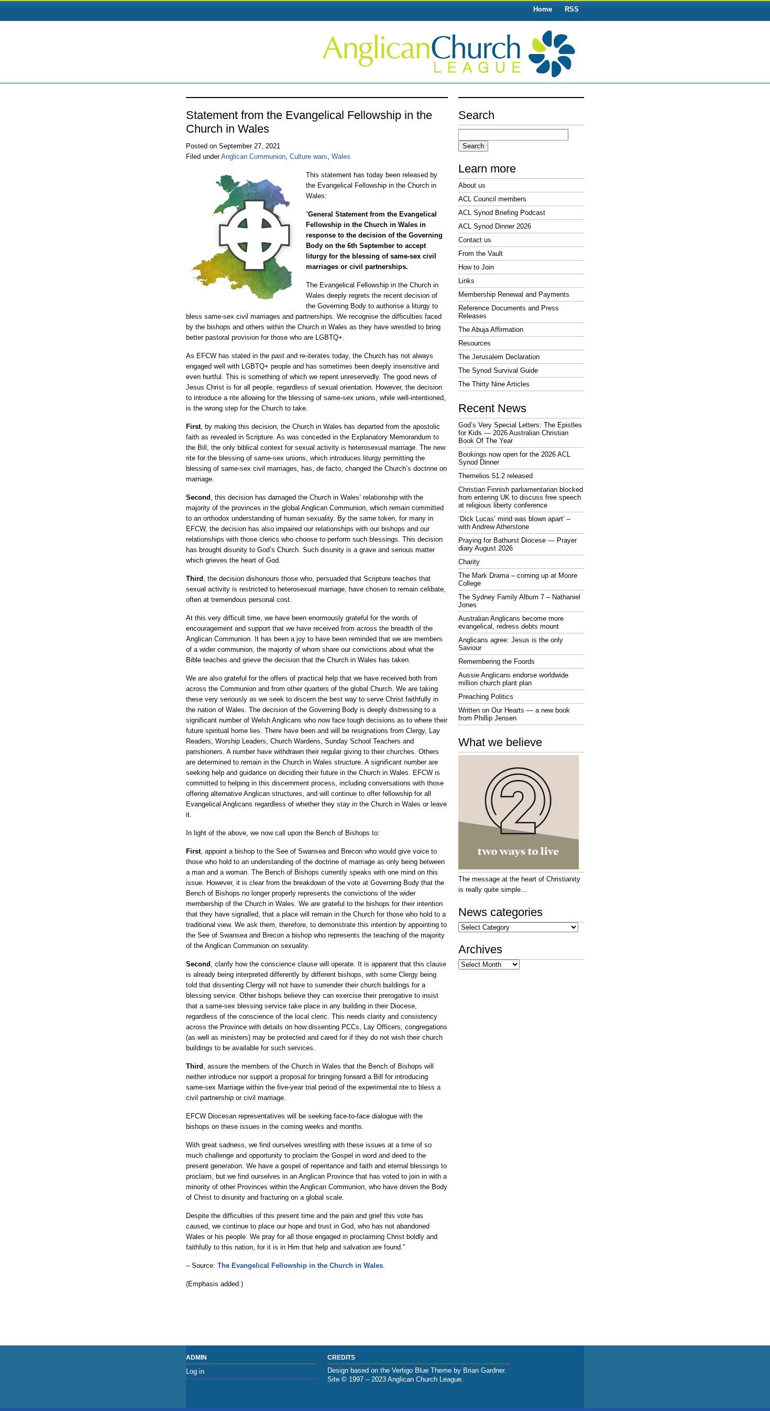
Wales (341, 156)
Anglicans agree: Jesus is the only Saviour (510, 644)
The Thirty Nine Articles (494, 384)
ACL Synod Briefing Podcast (501, 213)
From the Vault (480, 253)
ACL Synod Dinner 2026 (494, 226)
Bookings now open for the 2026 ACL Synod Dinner (514, 458)
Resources (474, 343)
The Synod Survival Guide (498, 370)
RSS (572, 9)
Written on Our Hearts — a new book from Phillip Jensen (514, 714)
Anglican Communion (253, 156)
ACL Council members (492, 199)
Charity (469, 562)
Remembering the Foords (496, 661)
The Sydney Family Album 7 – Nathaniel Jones (519, 601)
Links (466, 281)
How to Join (476, 267)
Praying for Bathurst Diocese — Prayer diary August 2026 (517, 544)
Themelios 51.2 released (495, 476)
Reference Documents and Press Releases (508, 312)
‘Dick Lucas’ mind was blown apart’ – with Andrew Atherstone (514, 523)
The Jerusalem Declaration (499, 357)
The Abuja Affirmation (490, 329)
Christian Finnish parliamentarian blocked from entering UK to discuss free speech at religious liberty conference (520, 497)
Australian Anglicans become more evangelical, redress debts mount (511, 622)
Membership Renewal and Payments (513, 294)
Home (542, 9)
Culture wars (308, 156)
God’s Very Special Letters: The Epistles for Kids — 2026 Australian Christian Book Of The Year (520, 433)
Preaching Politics (485, 697)
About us (472, 185)
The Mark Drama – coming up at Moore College (517, 579)
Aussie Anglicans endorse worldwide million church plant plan (513, 679)
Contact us (474, 240)
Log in (195, 1371)
